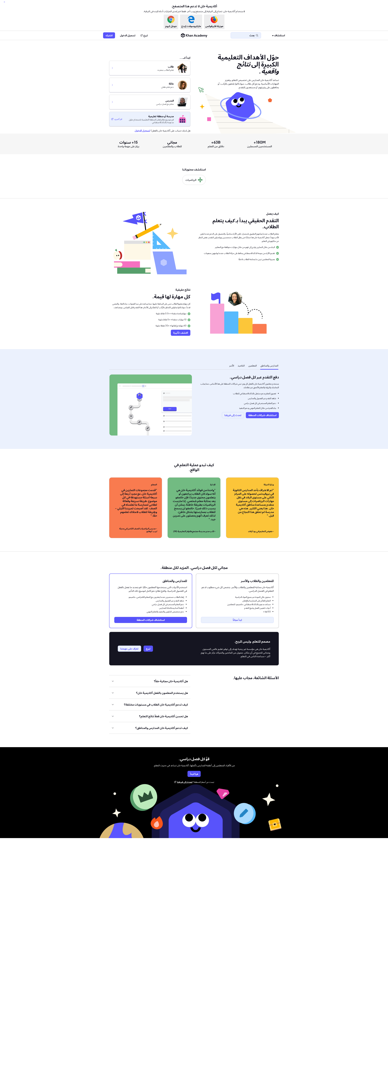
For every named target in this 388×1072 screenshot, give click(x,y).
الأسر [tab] (231, 365)
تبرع (145, 35)
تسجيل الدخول (127, 35)
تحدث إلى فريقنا (184, 782)
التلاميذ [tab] (241, 365)
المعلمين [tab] (252, 365)
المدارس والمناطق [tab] (269, 365)
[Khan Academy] (194, 35)
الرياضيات (190, 179)
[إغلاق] (4, 2)
